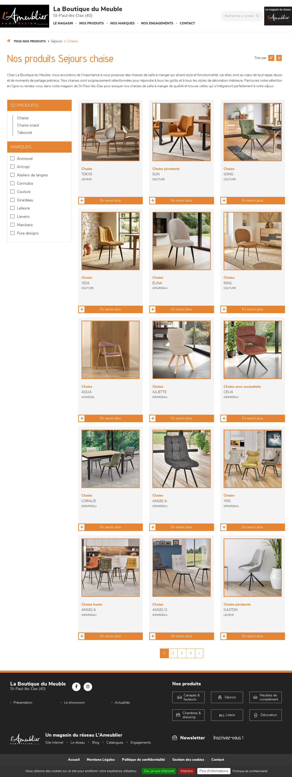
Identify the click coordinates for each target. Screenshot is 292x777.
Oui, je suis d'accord (159, 771)
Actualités (122, 702)
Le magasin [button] (63, 23)
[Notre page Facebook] (76, 687)
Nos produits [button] (91, 23)
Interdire (187, 771)
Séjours (56, 41)
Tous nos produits (30, 41)
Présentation (22, 702)
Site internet (54, 742)
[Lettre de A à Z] (278, 58)
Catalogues (114, 742)
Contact (187, 23)
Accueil (74, 759)
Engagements (141, 742)
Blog (95, 742)
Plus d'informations (213, 771)
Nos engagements (157, 23)
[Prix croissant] (270, 58)
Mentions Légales (101, 759)
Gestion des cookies (188, 759)
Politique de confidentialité (143, 759)
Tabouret (24, 133)
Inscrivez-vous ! (228, 737)
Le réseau (78, 742)
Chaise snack (28, 125)
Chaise (72, 41)
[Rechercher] (258, 16)
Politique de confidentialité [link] (250, 771)
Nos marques (122, 23)
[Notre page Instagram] (88, 687)
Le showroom (74, 702)
